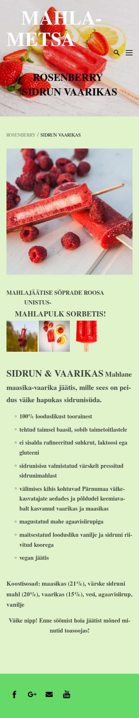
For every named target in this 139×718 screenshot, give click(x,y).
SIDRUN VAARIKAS (60, 135)
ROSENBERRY (21, 135)
